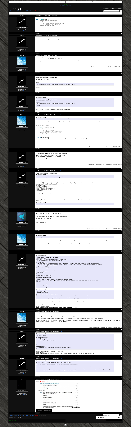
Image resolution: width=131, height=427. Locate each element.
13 (61, 331)
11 (61, 253)
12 (61, 311)
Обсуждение (32, 10)
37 (23, 226)
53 (23, 50)
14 (61, 358)
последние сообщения (65, 5)
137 (23, 394)
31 (23, 70)
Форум (11, 10)
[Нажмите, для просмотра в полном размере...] (58, 407)
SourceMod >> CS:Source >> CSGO (21, 10)
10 (60, 232)
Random (36, 10)
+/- (25, 30)
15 (61, 379)
